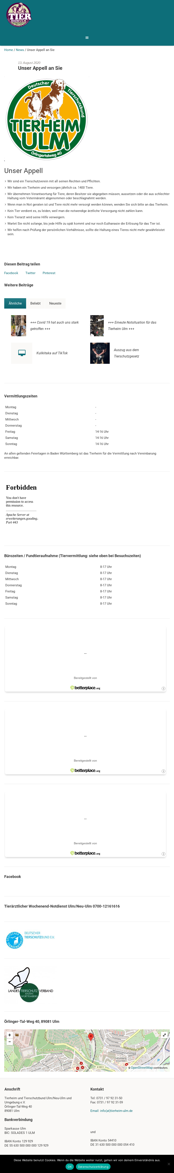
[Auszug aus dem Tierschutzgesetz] (100, 353)
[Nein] (169, 1164)
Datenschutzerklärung (93, 1166)
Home (8, 50)
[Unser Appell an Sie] (46, 119)
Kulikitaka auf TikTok (52, 353)
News (20, 50)
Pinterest (49, 273)
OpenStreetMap (142, 1068)
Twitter (30, 273)
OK (70, 1166)
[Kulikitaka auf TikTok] (21, 353)
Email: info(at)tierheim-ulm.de (111, 1111)
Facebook (11, 273)
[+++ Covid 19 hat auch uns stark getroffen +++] (18, 325)
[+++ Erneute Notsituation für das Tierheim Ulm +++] (97, 325)
